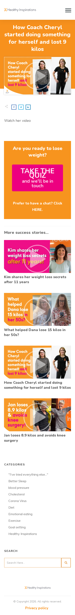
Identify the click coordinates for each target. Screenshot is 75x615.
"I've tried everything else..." (28, 474)
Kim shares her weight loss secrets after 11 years (37, 264)
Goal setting (17, 527)
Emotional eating (20, 514)
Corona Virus (17, 501)
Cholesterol (16, 494)
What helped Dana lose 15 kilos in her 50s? (37, 317)
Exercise (14, 521)
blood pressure (18, 488)
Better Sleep (17, 481)
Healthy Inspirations (22, 534)
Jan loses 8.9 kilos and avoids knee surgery (37, 422)
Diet (11, 507)
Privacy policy (36, 608)
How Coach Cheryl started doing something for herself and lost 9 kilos (37, 370)
